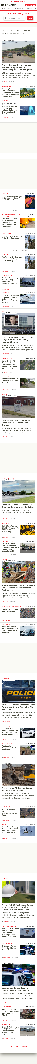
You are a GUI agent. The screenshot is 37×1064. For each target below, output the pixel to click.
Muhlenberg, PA (7, 275)
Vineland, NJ (6, 1024)
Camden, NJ (5, 193)
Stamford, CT (6, 559)
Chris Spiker (6, 117)
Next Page (14, 1046)
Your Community (18, 8)
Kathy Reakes (6, 757)
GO (30, 18)
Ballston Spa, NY (7, 743)
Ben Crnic (5, 81)
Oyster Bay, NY (6, 233)
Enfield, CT (5, 523)
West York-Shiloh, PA (8, 311)
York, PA (4, 394)
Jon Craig (5, 1038)
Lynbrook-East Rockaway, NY (11, 606)
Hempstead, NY (6, 254)
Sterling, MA (6, 762)
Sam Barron (6, 838)
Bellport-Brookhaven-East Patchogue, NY (11, 215)
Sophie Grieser (6, 957)
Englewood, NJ (6, 726)
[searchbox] (15, 18)
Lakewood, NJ (6, 879)
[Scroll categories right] (35, 8)
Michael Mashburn (7, 230)
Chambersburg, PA (8, 478)
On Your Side (29, 8)
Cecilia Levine (6, 210)
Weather (32, 193)
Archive (24, 1046)
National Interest (10, 104)
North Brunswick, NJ (8, 541)
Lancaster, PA (6, 1007)
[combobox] (14, 18)
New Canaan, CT (7, 943)
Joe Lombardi (6, 620)
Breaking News (5, 8)
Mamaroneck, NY (7, 358)
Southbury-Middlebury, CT (10, 86)
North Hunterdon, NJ (9, 926)
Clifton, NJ (5, 679)
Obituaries (31, 376)
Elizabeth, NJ (6, 824)
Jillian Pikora (6, 271)
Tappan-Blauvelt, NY (8, 39)
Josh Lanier (6, 100)
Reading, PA (5, 293)
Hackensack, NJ (7, 624)
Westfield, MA (6, 376)
